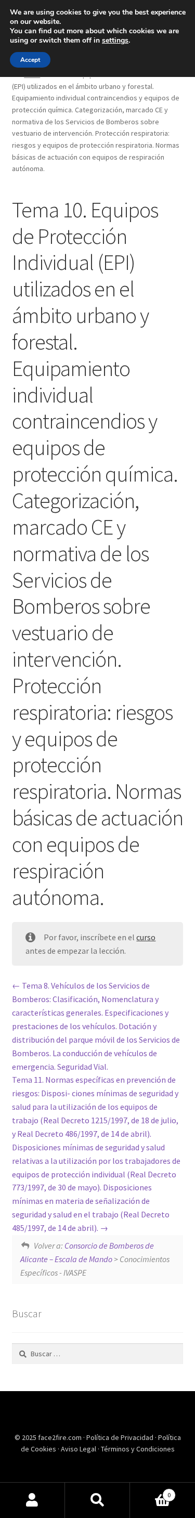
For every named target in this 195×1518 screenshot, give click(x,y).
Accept (30, 60)
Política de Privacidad (120, 1437)
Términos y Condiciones (138, 1449)
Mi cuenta (32, 1500)
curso (145, 937)
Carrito (150, 1491)
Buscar (97, 1500)
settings (115, 40)
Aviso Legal (79, 1449)
